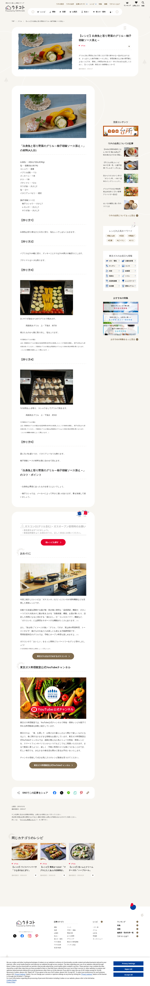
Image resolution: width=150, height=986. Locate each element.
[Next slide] (117, 11)
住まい (86, 12)
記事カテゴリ (80, 4)
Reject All (128, 969)
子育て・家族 (71, 930)
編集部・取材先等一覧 (125, 932)
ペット (69, 927)
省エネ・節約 (101, 12)
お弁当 (95, 933)
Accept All (128, 975)
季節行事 (70, 933)
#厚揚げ (131, 236)
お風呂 (74, 12)
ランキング (121, 922)
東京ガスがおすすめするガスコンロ (52, 656)
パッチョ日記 (71, 945)
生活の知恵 (57, 948)
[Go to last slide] (33, 11)
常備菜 (95, 936)
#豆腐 (110, 240)
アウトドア (70, 939)
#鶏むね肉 (111, 236)
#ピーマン (121, 240)
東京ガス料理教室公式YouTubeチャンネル (52, 765)
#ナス (131, 240)
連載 (105, 4)
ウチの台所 (57, 945)
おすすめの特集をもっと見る (123, 339)
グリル (83, 46)
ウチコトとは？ (115, 4)
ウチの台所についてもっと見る (122, 215)
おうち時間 (70, 936)
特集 (100, 4)
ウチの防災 (57, 942)
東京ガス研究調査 (72, 942)
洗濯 (64, 12)
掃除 (53, 12)
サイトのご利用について (28, 820)
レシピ (92, 4)
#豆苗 (121, 236)
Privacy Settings (128, 963)
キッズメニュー (98, 939)
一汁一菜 (95, 927)
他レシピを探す (52, 542)
